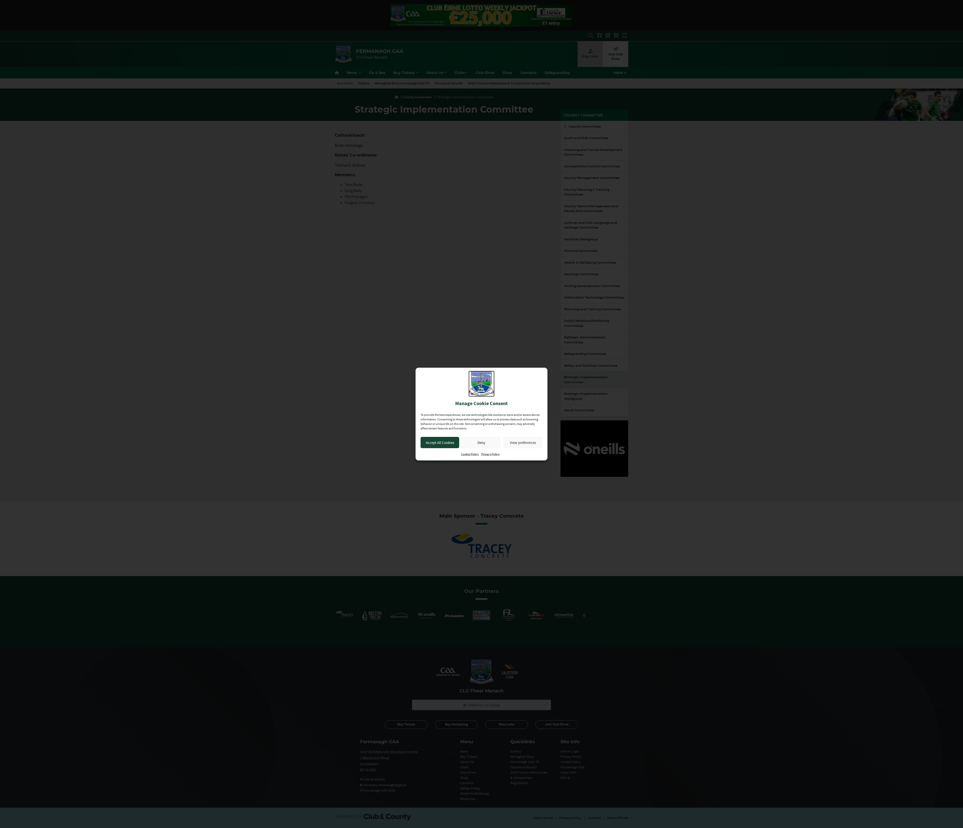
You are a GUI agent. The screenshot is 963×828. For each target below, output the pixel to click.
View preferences (523, 442)
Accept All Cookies (440, 442)
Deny (481, 442)
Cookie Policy (470, 454)
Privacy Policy (490, 454)
